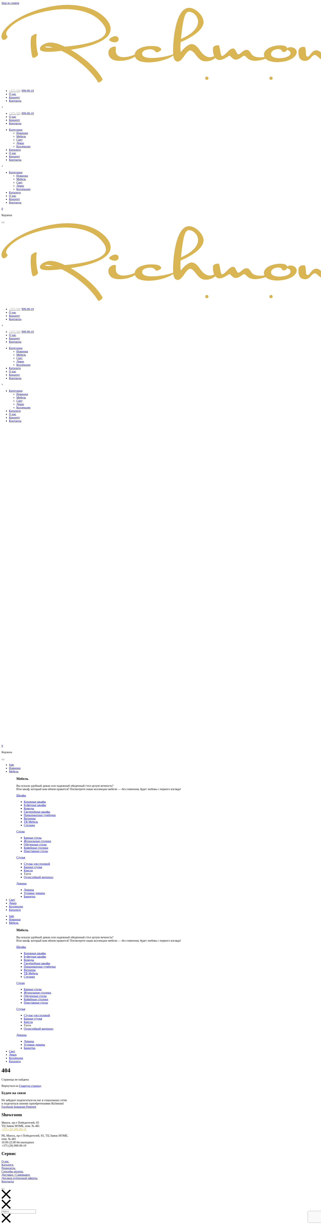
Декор (20, 143)
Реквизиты (8, 1168)
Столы (20, 831)
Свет (19, 139)
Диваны (21, 883)
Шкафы (21, 795)
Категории (15, 129)
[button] (2, 222)
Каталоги (15, 149)
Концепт (14, 97)
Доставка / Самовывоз (15, 1174)
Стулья (20, 857)
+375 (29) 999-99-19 (13, 1129)
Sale (11, 764)
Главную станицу (30, 1085)
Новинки (22, 133)
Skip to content (10, 3)
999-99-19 (21, 90)
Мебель (21, 136)
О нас (12, 94)
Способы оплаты (12, 1171)
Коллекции (23, 146)
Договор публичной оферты (19, 1178)
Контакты (15, 100)
